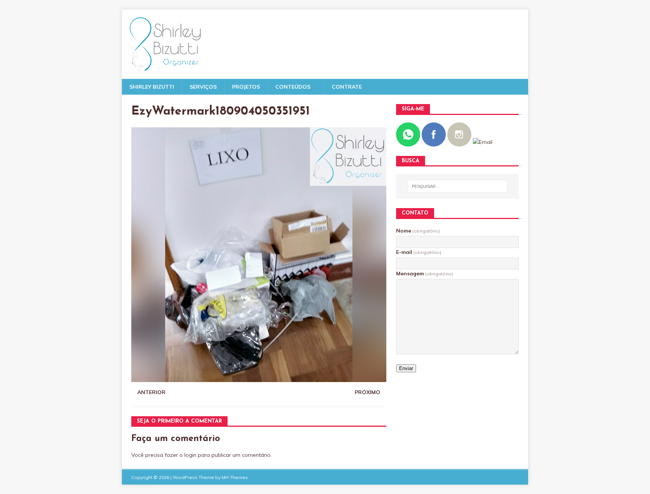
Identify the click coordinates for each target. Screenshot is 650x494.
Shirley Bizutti (151, 86)
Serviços (203, 86)
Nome (418, 230)
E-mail (418, 252)
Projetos (246, 86)
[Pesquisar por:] (457, 186)
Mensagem (424, 273)
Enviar (406, 368)
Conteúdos (292, 86)
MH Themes (235, 477)
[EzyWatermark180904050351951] (258, 378)
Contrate (347, 86)
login (190, 455)
